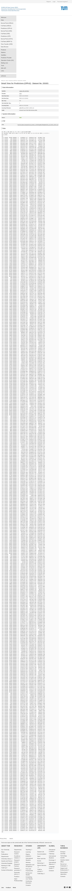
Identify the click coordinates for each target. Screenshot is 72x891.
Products (3, 49)
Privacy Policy (3, 838)
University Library (6, 858)
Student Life (40, 851)
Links (2, 70)
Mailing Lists (4, 63)
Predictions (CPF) (6, 36)
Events (39, 861)
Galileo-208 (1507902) (24, 91)
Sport (38, 856)
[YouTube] (70, 887)
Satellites (3, 55)
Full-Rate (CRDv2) (6, 25)
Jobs (2, 887)
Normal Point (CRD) (6, 31)
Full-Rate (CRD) (5, 33)
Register (49, 1)
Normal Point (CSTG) (7, 39)
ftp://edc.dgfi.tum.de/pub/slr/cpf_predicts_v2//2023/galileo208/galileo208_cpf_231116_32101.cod (38, 124)
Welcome (3, 17)
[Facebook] (65, 887)
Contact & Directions (7, 870)
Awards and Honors (6, 861)
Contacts (28, 885)
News (2, 852)
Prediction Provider (6, 57)
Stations (3, 52)
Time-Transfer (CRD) (7, 44)
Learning (28, 852)
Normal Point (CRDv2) (7, 23)
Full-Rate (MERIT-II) (6, 41)
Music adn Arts (41, 858)
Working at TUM (5, 865)
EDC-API (3, 68)
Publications (4, 854)
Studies (29, 846)
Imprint (11, 838)
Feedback (8, 887)
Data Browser (4, 46)
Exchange (51, 860)
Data (2, 20)
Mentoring (40, 863)
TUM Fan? (4, 868)
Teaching (28, 849)
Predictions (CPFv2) (6, 28)
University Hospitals (6, 863)
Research (18, 846)
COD (20, 93)
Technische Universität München (10, 10)
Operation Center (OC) (7, 60)
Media (14, 887)
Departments (5, 856)
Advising (28, 862)
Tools (2, 65)
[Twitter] (67, 887)
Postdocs (16, 876)
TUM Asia (51, 853)
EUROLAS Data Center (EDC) (9, 7)
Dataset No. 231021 (22, 80)
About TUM (5, 846)
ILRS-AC (3, 76)
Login (54, 1)
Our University (5, 849)
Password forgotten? (62, 1)
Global (52, 846)
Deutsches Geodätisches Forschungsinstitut (13, 9)
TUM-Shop (40, 873)
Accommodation (41, 854)
